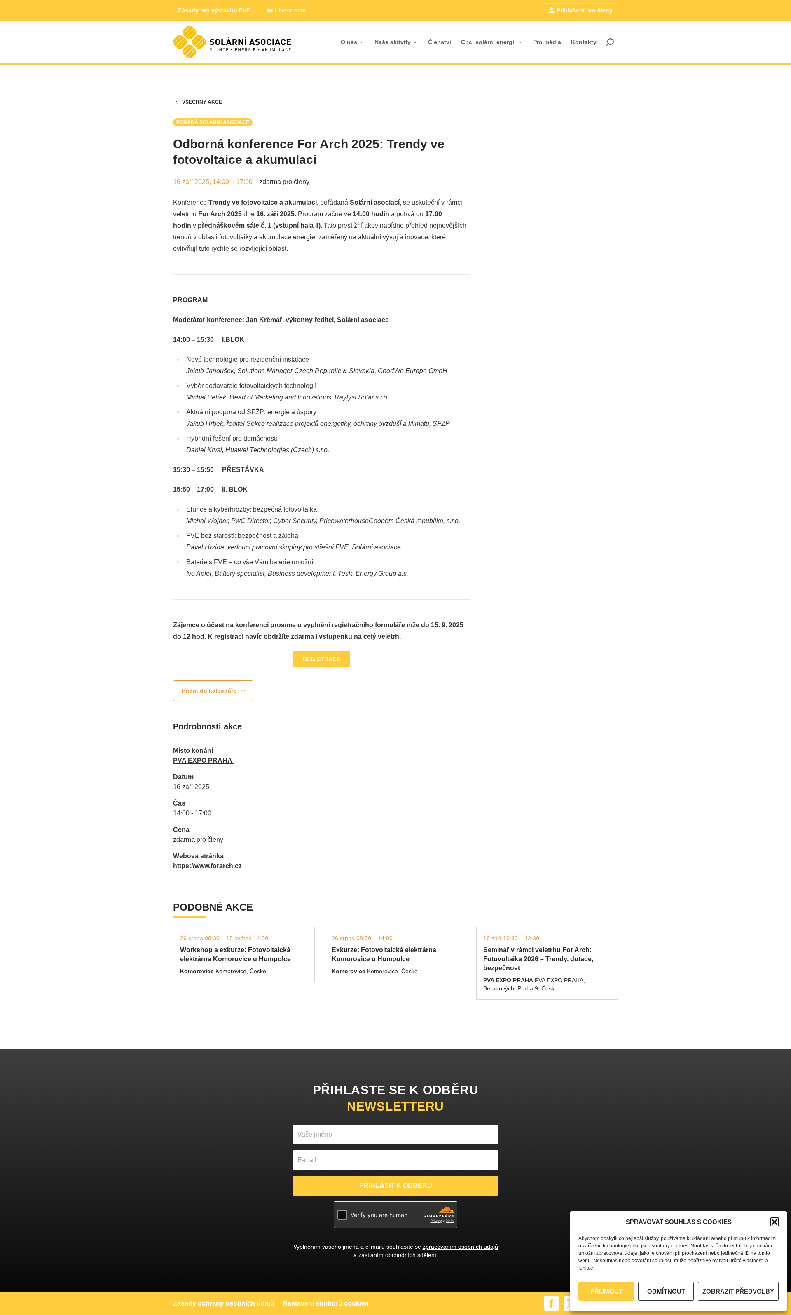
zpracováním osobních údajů (460, 1246)
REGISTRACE (321, 659)
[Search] (609, 42)
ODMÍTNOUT (666, 1291)
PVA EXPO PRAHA (203, 760)
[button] (774, 1222)
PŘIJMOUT (606, 1291)
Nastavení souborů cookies (326, 1303)
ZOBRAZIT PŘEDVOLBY (738, 1291)
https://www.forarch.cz (207, 865)
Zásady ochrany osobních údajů (223, 1303)
